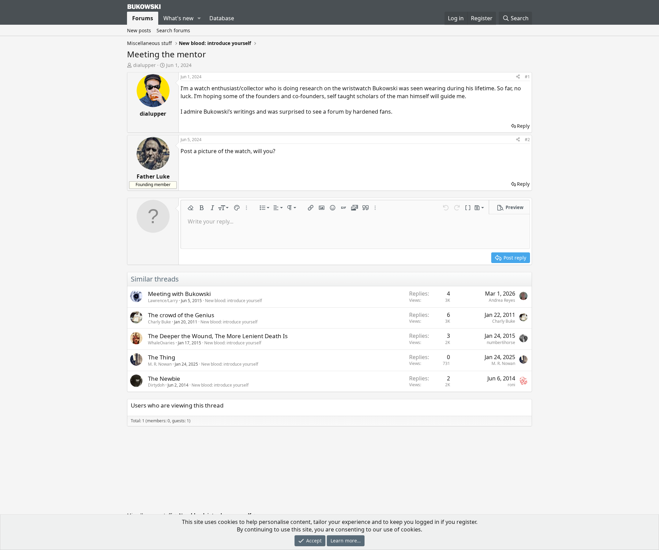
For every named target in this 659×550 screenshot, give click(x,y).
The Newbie (164, 378)
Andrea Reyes (502, 300)
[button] (199, 18)
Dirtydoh (156, 385)
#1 (527, 77)
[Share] (517, 77)
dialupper (144, 65)
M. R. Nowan (160, 364)
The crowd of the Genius (181, 315)
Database (221, 18)
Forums (142, 18)
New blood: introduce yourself (233, 300)
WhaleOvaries (161, 343)
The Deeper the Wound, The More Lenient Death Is (218, 336)
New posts (139, 30)
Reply (523, 126)
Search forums (173, 30)
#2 (527, 139)
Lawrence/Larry (163, 300)
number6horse (501, 342)
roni (511, 385)
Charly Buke (159, 322)
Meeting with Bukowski (179, 294)
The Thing (161, 357)
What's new (178, 18)
